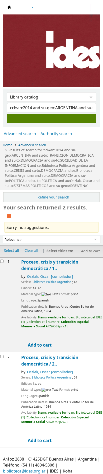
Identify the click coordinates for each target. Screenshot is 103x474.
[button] (18, 7)
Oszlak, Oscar (50, 276)
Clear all (31, 250)
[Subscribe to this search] (9, 215)
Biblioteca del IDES (9, 7)
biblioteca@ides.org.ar (24, 471)
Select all (11, 250)
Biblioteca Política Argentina (52, 282)
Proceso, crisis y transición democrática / (49, 265)
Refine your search (53, 197)
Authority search (56, 133)
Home (7, 145)
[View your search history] (94, 7)
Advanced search (20, 133)
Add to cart (39, 345)
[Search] (51, 118)
